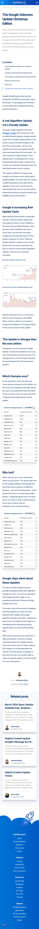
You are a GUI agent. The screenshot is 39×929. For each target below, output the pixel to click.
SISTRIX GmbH (20, 834)
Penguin (6, 133)
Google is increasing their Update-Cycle (18, 73)
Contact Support (19, 917)
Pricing (19, 861)
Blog (8, 7)
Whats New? (19, 910)
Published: (15, 684)
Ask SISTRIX (19, 881)
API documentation (19, 914)
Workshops (20, 884)
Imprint (19, 851)
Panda (13, 133)
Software (19, 857)
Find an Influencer (19, 871)
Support (19, 903)
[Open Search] (37, 2)
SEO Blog (19, 891)
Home (4, 7)
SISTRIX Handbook (19, 907)
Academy (19, 887)
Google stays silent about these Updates (19, 88)
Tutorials (19, 897)
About (19, 838)
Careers (19, 842)
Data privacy (19, 848)
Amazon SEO (19, 868)
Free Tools (19, 894)
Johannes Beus (22, 680)
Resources (19, 877)
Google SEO (19, 864)
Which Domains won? (12, 81)
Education (19, 845)
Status (19, 920)
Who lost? (8, 85)
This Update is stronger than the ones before (20, 77)
